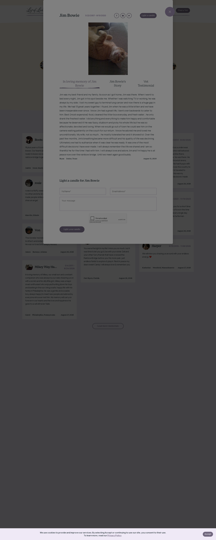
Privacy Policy (114, 535)
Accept (207, 534)
